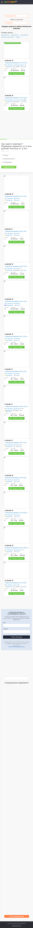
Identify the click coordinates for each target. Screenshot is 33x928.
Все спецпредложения (17, 916)
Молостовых (17, 198)
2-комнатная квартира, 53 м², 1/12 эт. (16, 336)
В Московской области (9, 158)
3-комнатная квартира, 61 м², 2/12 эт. (16, 62)
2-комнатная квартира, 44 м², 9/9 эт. (16, 477)
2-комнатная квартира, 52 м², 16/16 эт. (16, 547)
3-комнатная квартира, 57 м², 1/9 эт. (16, 196)
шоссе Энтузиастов (18, 100)
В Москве (5, 155)
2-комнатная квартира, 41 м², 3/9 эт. (16, 582)
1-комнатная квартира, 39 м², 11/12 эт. (16, 406)
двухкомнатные (15, 35)
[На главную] (12, 2)
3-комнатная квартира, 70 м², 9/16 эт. (16, 98)
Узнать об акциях (16, 637)
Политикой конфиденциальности (17, 646)
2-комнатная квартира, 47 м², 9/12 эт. (16, 512)
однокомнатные (5, 35)
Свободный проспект (19, 65)
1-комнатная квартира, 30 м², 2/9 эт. (16, 371)
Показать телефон (18, 73)
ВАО (6, 65)
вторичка (18, 37)
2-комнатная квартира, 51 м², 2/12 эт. (16, 301)
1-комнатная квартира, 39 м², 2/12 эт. (16, 266)
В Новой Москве (7, 162)
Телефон (5, 629)
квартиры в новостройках (7, 37)
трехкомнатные (24, 35)
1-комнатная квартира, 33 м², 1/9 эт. (16, 231)
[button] (27, 50)
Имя (4, 622)
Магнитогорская (17, 408)
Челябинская (17, 303)
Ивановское (10, 65)
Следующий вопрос (8, 167)
